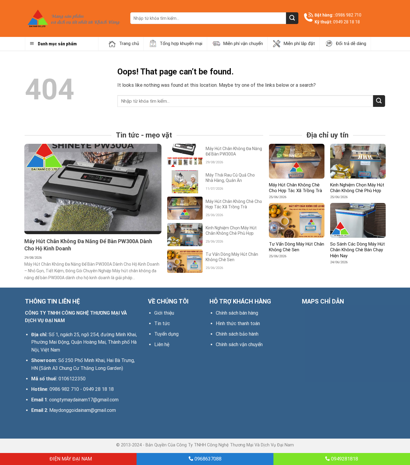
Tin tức (162, 323)
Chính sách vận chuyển (239, 344)
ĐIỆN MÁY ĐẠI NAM (70, 459)
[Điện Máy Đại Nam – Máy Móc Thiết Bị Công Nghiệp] (73, 18)
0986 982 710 (348, 15)
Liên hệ (161, 344)
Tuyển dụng (166, 334)
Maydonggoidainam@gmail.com (82, 410)
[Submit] (292, 18)
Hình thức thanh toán (238, 323)
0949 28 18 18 (346, 22)
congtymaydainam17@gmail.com (84, 400)
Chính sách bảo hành (237, 334)
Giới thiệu (164, 313)
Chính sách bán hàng (237, 313)
